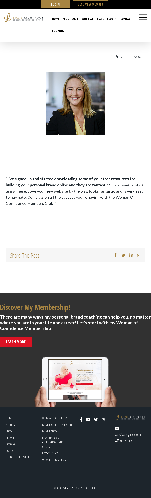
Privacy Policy (50, 453)
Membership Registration (57, 425)
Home (9, 418)
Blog (9, 431)
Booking (11, 444)
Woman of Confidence (55, 418)
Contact (10, 451)
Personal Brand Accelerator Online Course (53, 442)
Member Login (50, 431)
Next (137, 56)
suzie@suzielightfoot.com (128, 434)
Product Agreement (17, 457)
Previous (122, 56)
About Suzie (12, 425)
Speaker (10, 438)
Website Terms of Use (54, 460)
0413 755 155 (125, 441)
